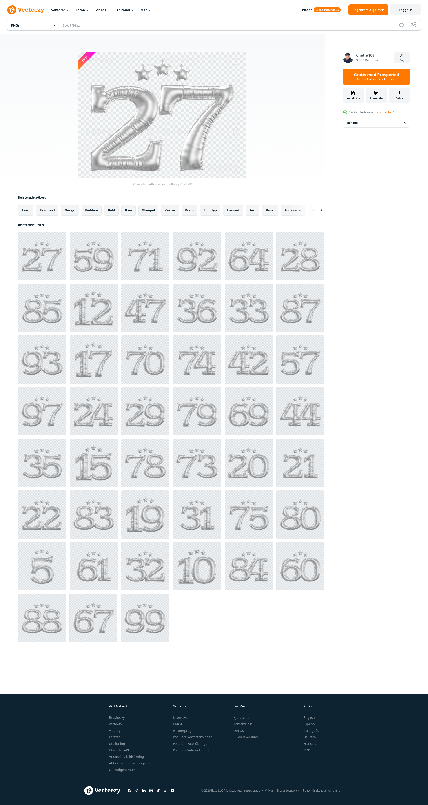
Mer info (352, 123)
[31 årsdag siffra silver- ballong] (197, 514)
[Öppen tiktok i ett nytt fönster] (158, 790)
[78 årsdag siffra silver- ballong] (145, 463)
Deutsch (310, 737)
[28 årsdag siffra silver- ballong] (300, 256)
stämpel (148, 210)
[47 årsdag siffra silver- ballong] (145, 308)
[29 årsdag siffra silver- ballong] (145, 411)
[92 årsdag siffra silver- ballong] (197, 256)
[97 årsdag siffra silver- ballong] (42, 411)
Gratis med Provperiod (376, 76)
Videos (101, 10)
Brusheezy (117, 717)
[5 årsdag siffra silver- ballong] (42, 566)
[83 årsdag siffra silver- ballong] (94, 514)
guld (111, 210)
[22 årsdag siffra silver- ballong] (42, 514)
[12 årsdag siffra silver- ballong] (94, 308)
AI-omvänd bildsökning (126, 756)
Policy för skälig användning (321, 790)
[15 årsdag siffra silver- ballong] (94, 463)
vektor (170, 210)
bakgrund (47, 210)
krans (189, 210)
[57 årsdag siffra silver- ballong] (300, 359)
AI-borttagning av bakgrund (130, 763)
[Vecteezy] (25, 9)
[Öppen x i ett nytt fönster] (165, 790)
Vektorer (58, 10)
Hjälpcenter (242, 717)
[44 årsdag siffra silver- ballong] (300, 411)
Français (310, 743)
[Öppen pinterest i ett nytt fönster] (151, 790)
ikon (128, 210)
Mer (144, 10)
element (233, 210)
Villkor (269, 790)
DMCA (177, 724)
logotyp (210, 210)
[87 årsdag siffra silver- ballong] (300, 308)
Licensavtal (181, 717)
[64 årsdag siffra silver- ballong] (249, 256)
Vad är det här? (384, 112)
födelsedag (293, 210)
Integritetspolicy (288, 790)
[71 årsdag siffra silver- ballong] (145, 256)
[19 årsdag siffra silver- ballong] (145, 514)
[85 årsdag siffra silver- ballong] (42, 308)
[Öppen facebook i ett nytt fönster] (129, 790)
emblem (91, 210)
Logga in (405, 10)
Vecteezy (115, 724)
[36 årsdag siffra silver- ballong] (197, 308)
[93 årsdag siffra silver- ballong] (42, 359)
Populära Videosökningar (192, 750)
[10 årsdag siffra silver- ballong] (197, 566)
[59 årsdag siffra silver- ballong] (94, 256)
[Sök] (401, 25)
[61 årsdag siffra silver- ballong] (94, 566)
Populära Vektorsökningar (192, 737)
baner (270, 210)
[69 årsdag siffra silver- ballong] (249, 411)
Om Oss (239, 730)
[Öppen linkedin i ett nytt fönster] (144, 790)
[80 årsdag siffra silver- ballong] (300, 514)
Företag (114, 737)
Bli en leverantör (245, 737)
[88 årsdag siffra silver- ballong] (42, 618)
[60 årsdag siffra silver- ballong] (300, 566)
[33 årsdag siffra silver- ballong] (249, 308)
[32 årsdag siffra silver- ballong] (145, 566)
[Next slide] (317, 210)
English (309, 717)
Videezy (114, 730)
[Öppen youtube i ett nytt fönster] (172, 790)
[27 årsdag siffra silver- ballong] (42, 256)
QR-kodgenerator (122, 769)
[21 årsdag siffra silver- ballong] (300, 463)
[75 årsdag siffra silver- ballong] (249, 514)
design (70, 210)
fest (252, 210)
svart (26, 210)
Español (309, 724)
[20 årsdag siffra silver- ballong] (249, 463)
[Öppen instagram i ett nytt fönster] (136, 790)
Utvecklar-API (119, 750)
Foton (80, 10)
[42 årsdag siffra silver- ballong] (249, 359)
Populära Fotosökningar (191, 743)
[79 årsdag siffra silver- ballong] (197, 411)
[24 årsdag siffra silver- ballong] (94, 411)
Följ (401, 60)
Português (311, 730)
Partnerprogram (185, 730)
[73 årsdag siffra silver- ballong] (197, 463)
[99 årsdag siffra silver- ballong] (145, 618)
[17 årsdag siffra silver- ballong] (94, 359)
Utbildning (117, 743)
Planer (307, 10)
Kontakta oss (243, 724)
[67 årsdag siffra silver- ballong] (93, 618)
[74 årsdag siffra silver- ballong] (197, 359)
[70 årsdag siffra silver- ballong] (145, 359)
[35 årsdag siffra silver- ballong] (42, 463)
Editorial (123, 10)
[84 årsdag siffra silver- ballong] (249, 566)
